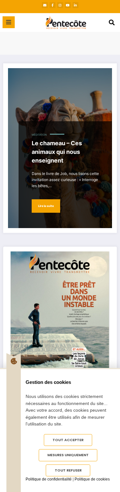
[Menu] (9, 22)
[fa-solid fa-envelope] (45, 5)
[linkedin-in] (75, 5)
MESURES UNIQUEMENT (68, 454)
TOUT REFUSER (68, 470)
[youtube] (68, 5)
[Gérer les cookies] (13, 361)
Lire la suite (46, 206)
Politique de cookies (92, 479)
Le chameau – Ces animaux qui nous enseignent (57, 152)
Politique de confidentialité (49, 479)
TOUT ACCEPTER (68, 439)
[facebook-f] (52, 5)
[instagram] (60, 5)
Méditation (39, 134)
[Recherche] (111, 22)
